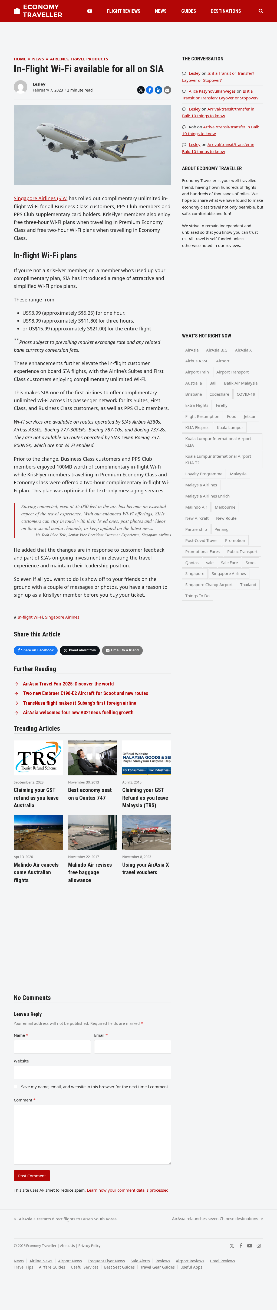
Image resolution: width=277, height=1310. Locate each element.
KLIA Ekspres (197, 427)
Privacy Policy (89, 1245)
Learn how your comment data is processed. (128, 1190)
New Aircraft (197, 518)
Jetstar (250, 416)
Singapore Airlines (62, 617)
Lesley (39, 84)
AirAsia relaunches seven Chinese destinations (215, 1219)
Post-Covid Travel (201, 540)
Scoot (251, 562)
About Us (67, 1245)
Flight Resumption (202, 416)
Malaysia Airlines (201, 484)
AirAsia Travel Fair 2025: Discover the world (68, 684)
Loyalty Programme (203, 473)
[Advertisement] (138, 34)
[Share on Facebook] (150, 90)
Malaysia (238, 473)
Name (21, 1035)
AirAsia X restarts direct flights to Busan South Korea (65, 1219)
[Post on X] (141, 90)
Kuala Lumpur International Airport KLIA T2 (218, 459)
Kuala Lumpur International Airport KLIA (218, 442)
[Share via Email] (167, 90)
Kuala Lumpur (230, 427)
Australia (193, 383)
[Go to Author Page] (20, 86)
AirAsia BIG (216, 350)
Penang (222, 529)
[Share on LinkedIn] (158, 90)
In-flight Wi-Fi (30, 617)
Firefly (221, 405)
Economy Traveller (42, 11)
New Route (226, 518)
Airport (222, 360)
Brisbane (193, 394)
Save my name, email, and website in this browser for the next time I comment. (95, 1086)
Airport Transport (232, 372)
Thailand (248, 584)
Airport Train (197, 372)
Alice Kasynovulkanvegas (212, 91)
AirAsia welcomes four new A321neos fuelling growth (78, 713)
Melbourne (225, 507)
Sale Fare (229, 562)
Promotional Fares (202, 551)
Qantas (192, 562)
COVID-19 (246, 394)
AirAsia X (243, 350)
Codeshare (219, 394)
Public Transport (242, 551)
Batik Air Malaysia (241, 383)
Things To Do (197, 595)
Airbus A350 (197, 360)
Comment (24, 1100)
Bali (212, 383)
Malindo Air (196, 507)
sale (209, 562)
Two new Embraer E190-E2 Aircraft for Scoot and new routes (85, 693)
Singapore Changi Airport (209, 584)
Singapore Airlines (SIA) (40, 198)
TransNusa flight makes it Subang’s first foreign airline (79, 703)
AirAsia (192, 350)
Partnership (196, 529)
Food (231, 416)
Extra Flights (196, 405)
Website (21, 1061)
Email (101, 1035)
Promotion (235, 540)
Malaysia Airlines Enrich (207, 496)
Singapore (194, 573)
